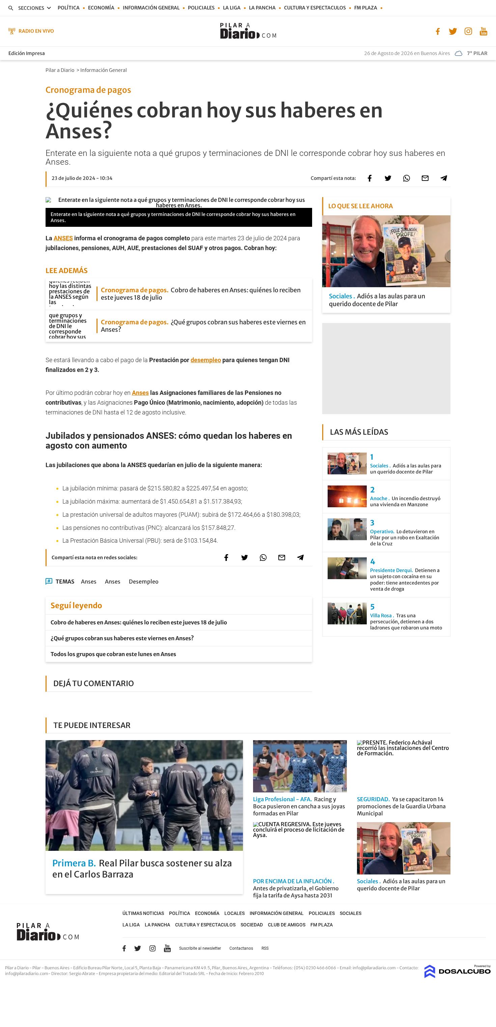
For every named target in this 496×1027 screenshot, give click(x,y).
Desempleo (144, 581)
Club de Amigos (286, 924)
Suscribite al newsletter (200, 948)
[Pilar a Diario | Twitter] (453, 30)
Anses (140, 392)
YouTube (167, 948)
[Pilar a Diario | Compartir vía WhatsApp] (406, 178)
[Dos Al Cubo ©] (457, 976)
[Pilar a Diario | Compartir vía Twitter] (388, 178)
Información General (104, 70)
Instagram (152, 948)
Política (69, 8)
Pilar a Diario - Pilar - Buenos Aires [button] (37, 967)
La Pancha (262, 8)
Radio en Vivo (36, 31)
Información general (151, 8)
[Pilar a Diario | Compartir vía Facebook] (369, 178)
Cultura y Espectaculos (315, 8)
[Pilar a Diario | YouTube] (483, 30)
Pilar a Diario (60, 70)
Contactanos (241, 948)
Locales (234, 913)
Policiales (201, 8)
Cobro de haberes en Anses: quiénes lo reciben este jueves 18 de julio (139, 622)
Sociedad (252, 924)
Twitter (137, 948)
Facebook (124, 948)
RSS (265, 948)
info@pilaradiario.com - (376, 967)
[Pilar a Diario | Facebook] (438, 30)
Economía (101, 8)
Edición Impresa (26, 53)
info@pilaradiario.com (26, 973)
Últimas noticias (143, 913)
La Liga (232, 8)
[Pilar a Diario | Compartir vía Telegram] (443, 178)
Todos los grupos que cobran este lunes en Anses (113, 654)
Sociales (350, 913)
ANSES (63, 238)
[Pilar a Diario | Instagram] (468, 30)
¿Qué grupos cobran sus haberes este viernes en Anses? (122, 638)
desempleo (206, 359)
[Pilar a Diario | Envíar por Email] (425, 178)
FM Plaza (365, 8)
